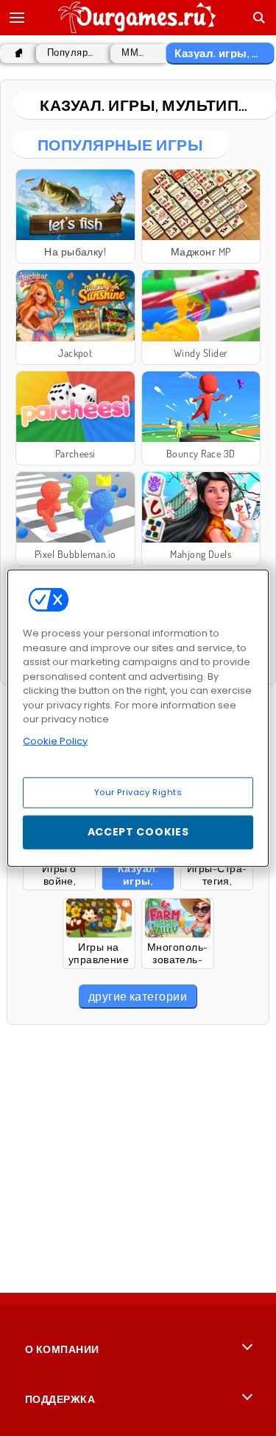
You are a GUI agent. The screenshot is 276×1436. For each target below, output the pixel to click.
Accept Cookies (138, 831)
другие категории (138, 996)
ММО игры (136, 52)
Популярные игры (71, 52)
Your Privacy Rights (138, 792)
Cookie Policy (55, 740)
